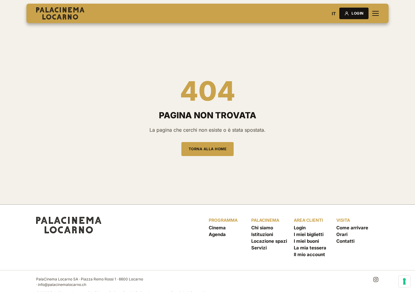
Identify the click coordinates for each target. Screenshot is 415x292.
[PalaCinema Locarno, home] (60, 13)
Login (358, 13)
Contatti (345, 241)
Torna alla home (208, 149)
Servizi (259, 248)
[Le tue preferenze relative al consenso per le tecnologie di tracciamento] (404, 281)
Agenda (217, 234)
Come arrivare (352, 228)
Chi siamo (262, 228)
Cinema (217, 228)
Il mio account (309, 254)
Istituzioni (262, 234)
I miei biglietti (309, 234)
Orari (342, 234)
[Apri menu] (375, 13)
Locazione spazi (269, 241)
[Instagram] (376, 279)
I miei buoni (306, 241)
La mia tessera (310, 248)
